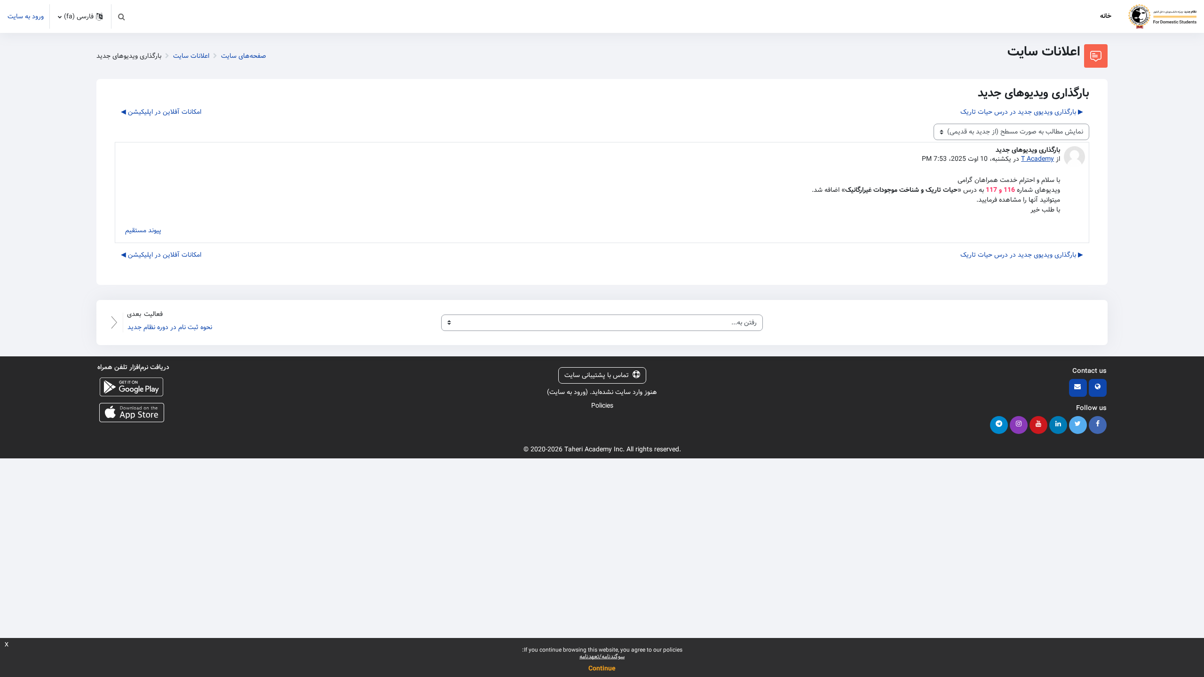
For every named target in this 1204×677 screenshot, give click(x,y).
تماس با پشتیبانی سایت (596, 375)
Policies (602, 406)
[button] (121, 16)
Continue (602, 668)
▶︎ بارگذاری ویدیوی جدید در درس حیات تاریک (1021, 112)
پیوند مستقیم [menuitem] (143, 230)
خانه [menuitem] (1105, 16)
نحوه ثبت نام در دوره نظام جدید (169, 327)
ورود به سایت (26, 17)
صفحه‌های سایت (243, 56)
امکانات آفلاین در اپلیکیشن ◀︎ (161, 112)
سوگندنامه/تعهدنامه (602, 656)
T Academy (1037, 159)
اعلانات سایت (191, 56)
